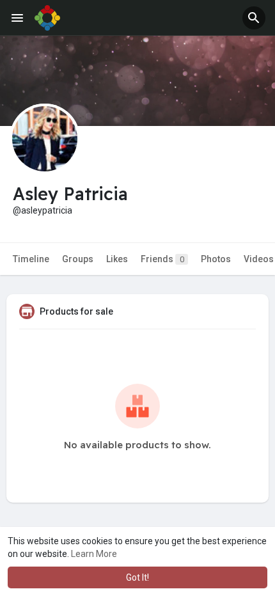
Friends (162, 259)
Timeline (31, 259)
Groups (77, 259)
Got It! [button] (137, 577)
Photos (216, 259)
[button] (253, 17)
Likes (117, 259)
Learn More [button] (94, 554)
